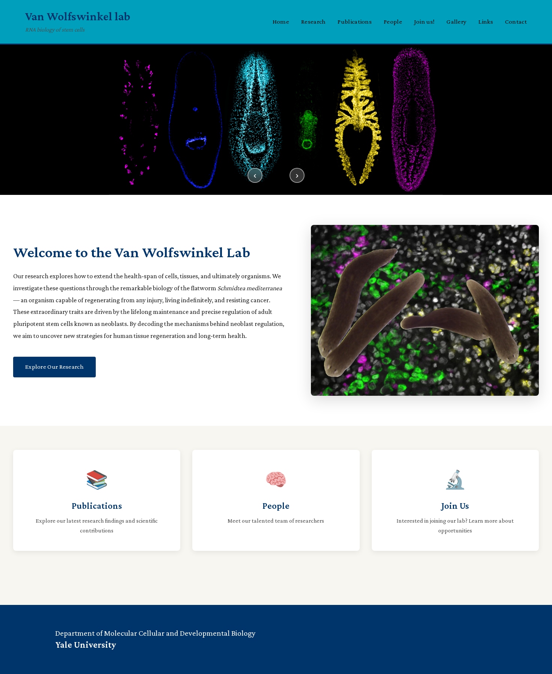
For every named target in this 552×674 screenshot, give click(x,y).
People (393, 21)
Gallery (456, 21)
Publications (355, 21)
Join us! (424, 21)
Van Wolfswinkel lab (77, 16)
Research (313, 21)
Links (485, 21)
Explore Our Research (54, 366)
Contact (516, 21)
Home (281, 21)
